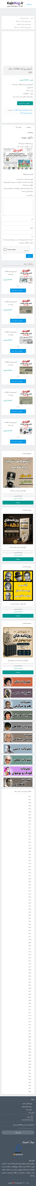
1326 (29, 872)
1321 (29, 857)
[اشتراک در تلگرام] (4, 119)
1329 (29, 882)
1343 (29, 924)
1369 (29, 1003)
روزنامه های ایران (24, 18)
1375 (29, 1021)
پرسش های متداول (27, 1106)
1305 (29, 809)
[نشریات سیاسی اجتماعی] (18, 737)
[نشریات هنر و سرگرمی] (18, 704)
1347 (29, 936)
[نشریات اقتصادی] (18, 782)
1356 (29, 964)
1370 (29, 1006)
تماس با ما (29, 1109)
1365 (29, 991)
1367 (29, 997)
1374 (29, 1018)
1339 (29, 912)
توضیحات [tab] (28, 127)
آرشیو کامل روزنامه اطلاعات (24, 24)
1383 (29, 1046)
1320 (29, 854)
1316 (29, 842)
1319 (29, 851)
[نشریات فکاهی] (18, 726)
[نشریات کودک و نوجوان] (18, 771)
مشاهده (18, 502)
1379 (29, 1034)
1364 (29, 988)
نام (32, 219)
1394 (29, 1079)
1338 (29, 909)
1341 (29, 918)
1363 (29, 985)
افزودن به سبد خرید (24, 103)
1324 (29, 866)
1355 (29, 961)
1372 (29, 1012)
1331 (29, 888)
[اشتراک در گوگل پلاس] (11, 119)
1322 (29, 860)
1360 (29, 976)
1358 (29, 970)
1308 (29, 818)
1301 (29, 796)
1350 (29, 945)
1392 (29, 1073)
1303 (29, 802)
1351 (29, 948)
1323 (29, 863)
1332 (29, 891)
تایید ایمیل (18, 1132)
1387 (29, 1058)
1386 (29, 1055)
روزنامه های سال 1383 (26, 113)
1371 (29, 1009)
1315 (29, 839)
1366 (29, 994)
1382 (29, 1043)
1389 (29, 1064)
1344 (29, 927)
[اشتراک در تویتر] (8, 119)
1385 (29, 1052)
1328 (29, 878)
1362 (29, 982)
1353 (29, 955)
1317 (29, 845)
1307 (29, 815)
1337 (29, 906)
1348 (29, 939)
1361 (29, 979)
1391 (29, 1070)
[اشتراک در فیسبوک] (6, 119)
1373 (29, 1015)
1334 (29, 897)
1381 (29, 1040)
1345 (29, 930)
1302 (29, 799)
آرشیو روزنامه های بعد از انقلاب (23, 21)
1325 (29, 869)
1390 (29, 1067)
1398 (29, 1091)
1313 (29, 833)
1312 (29, 830)
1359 (29, 973)
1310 (29, 824)
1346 (29, 933)
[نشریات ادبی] (18, 693)
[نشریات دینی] (18, 748)
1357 (29, 967)
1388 (29, 1061)
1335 (29, 900)
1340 (29, 915)
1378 (29, 1031)
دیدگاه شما (29, 195)
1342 (29, 921)
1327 (29, 875)
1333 (29, 894)
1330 (29, 885)
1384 (29, 1049)
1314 (29, 836)
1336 (29, 903)
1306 (29, 812)
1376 (29, 1024)
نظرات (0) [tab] (18, 127)
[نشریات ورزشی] (18, 715)
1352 (29, 951)
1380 (29, 1037)
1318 (29, 848)
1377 (29, 1028)
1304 (29, 805)
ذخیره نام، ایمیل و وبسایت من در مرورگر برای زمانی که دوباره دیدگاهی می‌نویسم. (18, 241)
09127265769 (26, 1120)
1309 (29, 821)
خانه (32, 18)
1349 (29, 942)
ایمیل (31, 228)
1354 (29, 958)
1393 (29, 1076)
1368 (29, 1000)
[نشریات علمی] (18, 760)
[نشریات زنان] (18, 681)
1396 (29, 1085)
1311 (29, 827)
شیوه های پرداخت (27, 1103)
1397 (29, 1088)
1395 (29, 1082)
